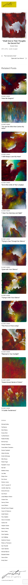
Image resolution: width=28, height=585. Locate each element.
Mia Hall (3, 467)
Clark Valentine (5, 548)
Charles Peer (4, 499)
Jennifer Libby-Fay (5, 488)
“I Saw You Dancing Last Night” (11, 213)
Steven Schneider (5, 519)
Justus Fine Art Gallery (6, 580)
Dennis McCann (5, 490)
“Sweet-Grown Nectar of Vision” (11, 382)
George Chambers (6, 444)
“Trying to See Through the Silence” (13, 241)
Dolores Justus (5, 482)
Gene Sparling (4, 534)
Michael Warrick (5, 551)
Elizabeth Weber (14, 46)
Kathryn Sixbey (5, 528)
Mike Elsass (4, 459)
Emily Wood (4, 560)
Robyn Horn (4, 476)
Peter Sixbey (4, 531)
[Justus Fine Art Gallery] (8, 7)
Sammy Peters (5, 502)
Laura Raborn (4, 505)
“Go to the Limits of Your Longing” (12, 185)
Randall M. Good (5, 464)
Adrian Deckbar (5, 453)
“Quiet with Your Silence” (17, 58)
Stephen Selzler (5, 525)
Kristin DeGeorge (5, 456)
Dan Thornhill (4, 545)
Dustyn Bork (4, 433)
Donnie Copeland (5, 450)
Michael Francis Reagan (7, 508)
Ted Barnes (4, 427)
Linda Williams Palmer (6, 496)
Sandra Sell (4, 522)
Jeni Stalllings (4, 537)
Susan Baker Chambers (7, 447)
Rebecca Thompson (6, 543)
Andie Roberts (4, 514)
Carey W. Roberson (6, 511)
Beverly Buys (4, 441)
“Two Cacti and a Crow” (10, 56)
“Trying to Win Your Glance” (10, 297)
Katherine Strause (5, 540)
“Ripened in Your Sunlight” (10, 354)
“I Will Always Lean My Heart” (11, 156)
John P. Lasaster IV (6, 485)
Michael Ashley (5, 424)
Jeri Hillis (3, 473)
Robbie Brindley (5, 438)
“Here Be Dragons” (7, 98)
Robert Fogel (4, 461)
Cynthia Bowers (5, 435)
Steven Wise (4, 557)
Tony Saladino (4, 516)
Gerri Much (4, 493)
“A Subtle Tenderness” (8, 410)
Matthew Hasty (5, 470)
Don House (4, 479)
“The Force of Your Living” (10, 326)
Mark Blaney (4, 430)
